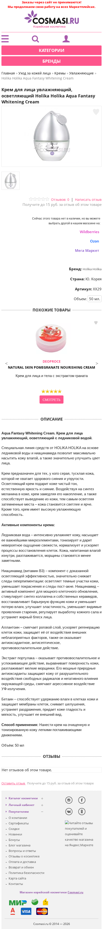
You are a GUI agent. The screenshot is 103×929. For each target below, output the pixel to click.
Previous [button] (6, 363)
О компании (18, 818)
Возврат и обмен (21, 867)
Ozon (94, 241)
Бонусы (14, 840)
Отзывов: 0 (60, 199)
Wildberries (89, 231)
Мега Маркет (87, 250)
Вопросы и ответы (22, 851)
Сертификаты (19, 823)
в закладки (95, 323)
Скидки (14, 829)
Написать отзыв (88, 199)
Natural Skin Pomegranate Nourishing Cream (51, 364)
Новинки (15, 834)
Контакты (16, 884)
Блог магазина (19, 845)
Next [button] (97, 363)
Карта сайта (17, 878)
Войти (66, 40)
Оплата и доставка (22, 862)
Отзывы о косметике (24, 856)
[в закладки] (96, 112)
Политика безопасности (26, 873)
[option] (51, 362)
